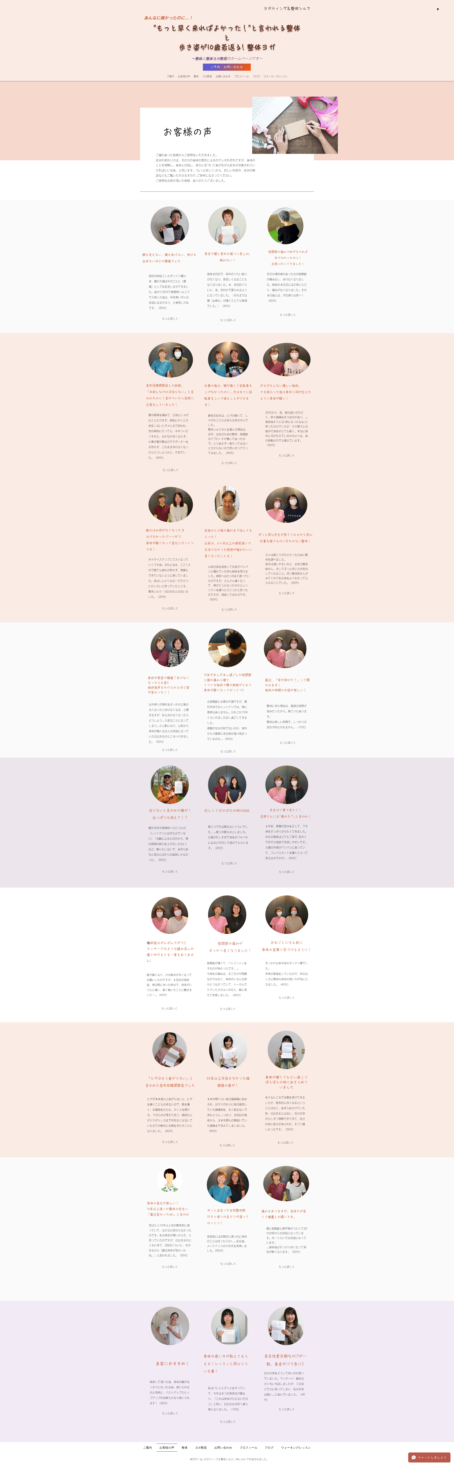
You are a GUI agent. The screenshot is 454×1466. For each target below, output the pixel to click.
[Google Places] (438, 9)
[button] (196, 76)
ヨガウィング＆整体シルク (287, 8)
